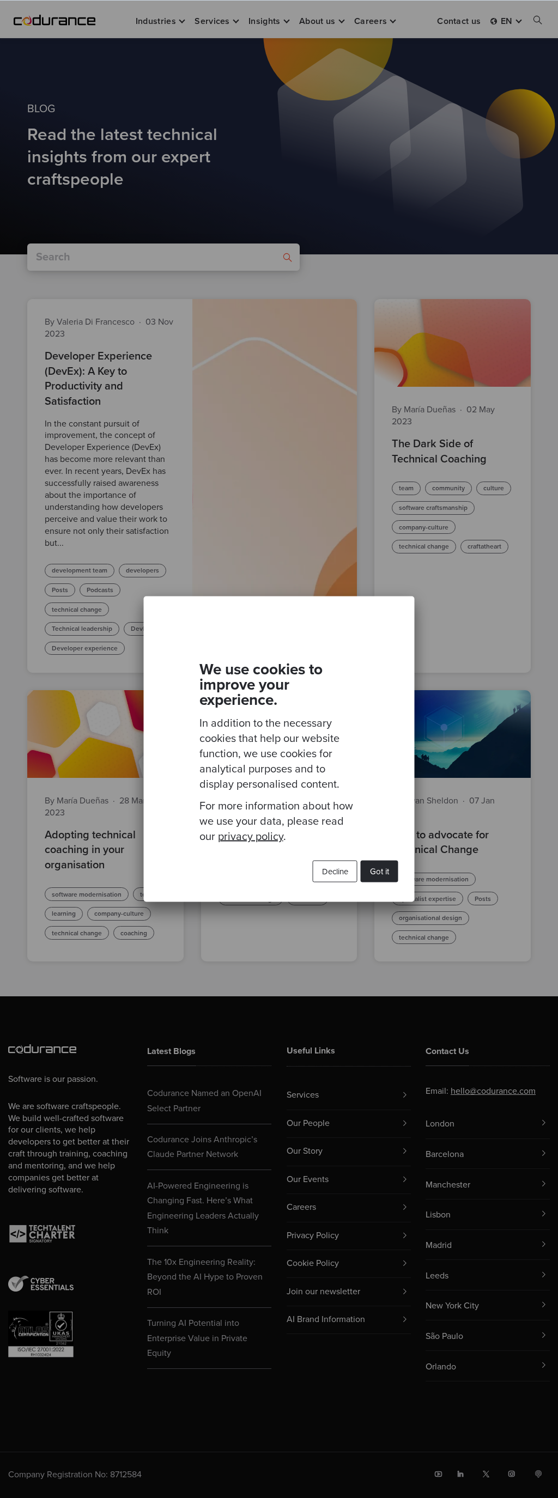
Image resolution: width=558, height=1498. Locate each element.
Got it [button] (379, 871)
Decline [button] (335, 871)
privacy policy (250, 836)
